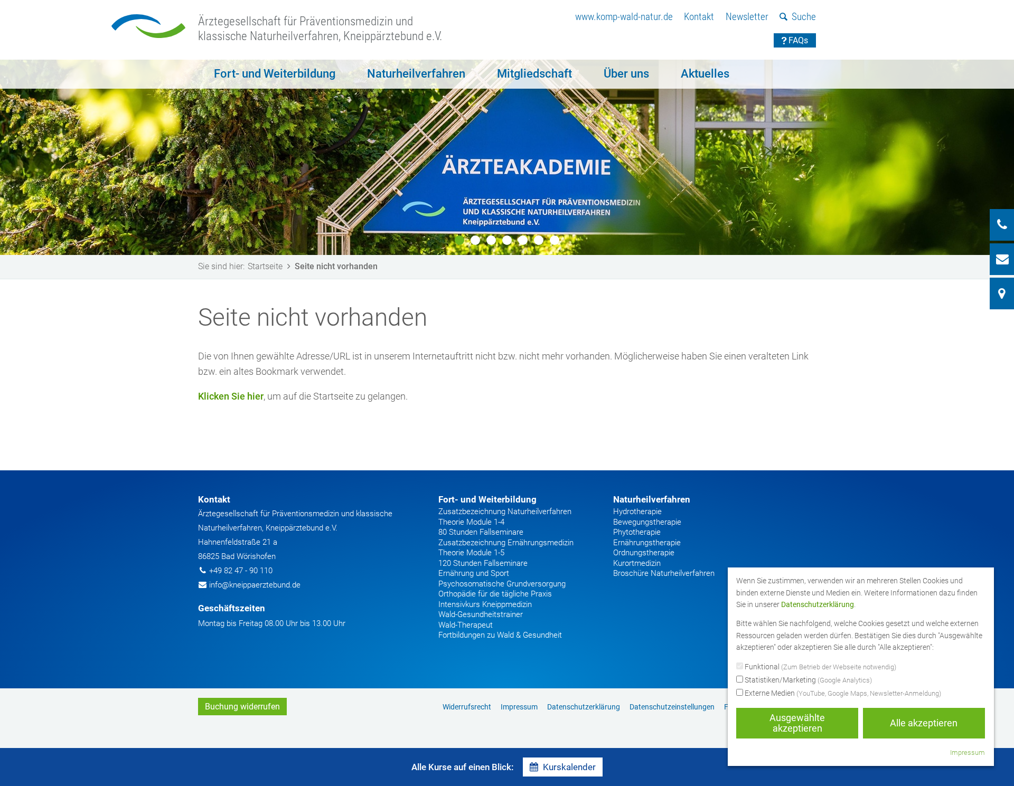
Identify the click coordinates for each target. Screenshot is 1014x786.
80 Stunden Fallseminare (480, 532)
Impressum (519, 707)
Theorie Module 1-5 (471, 552)
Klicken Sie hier (231, 396)
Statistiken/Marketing (807, 680)
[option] (507, 157)
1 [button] (459, 240)
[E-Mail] (1002, 259)
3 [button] (491, 240)
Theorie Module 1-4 (471, 522)
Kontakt (699, 17)
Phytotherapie (637, 532)
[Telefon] (1002, 225)
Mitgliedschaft (534, 73)
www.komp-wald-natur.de (624, 17)
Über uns (626, 73)
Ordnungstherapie (643, 552)
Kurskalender (569, 767)
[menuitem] (624, 17)
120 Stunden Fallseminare (483, 563)
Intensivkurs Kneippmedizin (485, 604)
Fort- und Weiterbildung (274, 73)
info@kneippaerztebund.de (255, 585)
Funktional (819, 666)
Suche (804, 17)
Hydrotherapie (637, 511)
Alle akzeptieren (923, 722)
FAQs (798, 40)
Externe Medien (842, 693)
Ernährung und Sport (473, 573)
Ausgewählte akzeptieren (797, 723)
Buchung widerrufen (242, 707)
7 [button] (554, 240)
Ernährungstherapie (647, 542)
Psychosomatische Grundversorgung (502, 584)
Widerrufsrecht (467, 707)
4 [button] (507, 240)
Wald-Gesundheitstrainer (480, 614)
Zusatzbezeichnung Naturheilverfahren (504, 511)
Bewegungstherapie (647, 522)
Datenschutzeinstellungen (672, 707)
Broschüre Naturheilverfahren (664, 573)
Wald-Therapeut (465, 625)
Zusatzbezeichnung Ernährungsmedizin (506, 542)
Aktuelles (705, 73)
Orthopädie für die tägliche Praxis (495, 594)
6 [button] (538, 240)
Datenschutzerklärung (583, 707)
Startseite (265, 266)
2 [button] (475, 240)
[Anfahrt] (1002, 293)
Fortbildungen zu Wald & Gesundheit (500, 635)
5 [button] (523, 240)
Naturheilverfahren (416, 73)
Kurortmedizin (637, 563)
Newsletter (747, 17)
